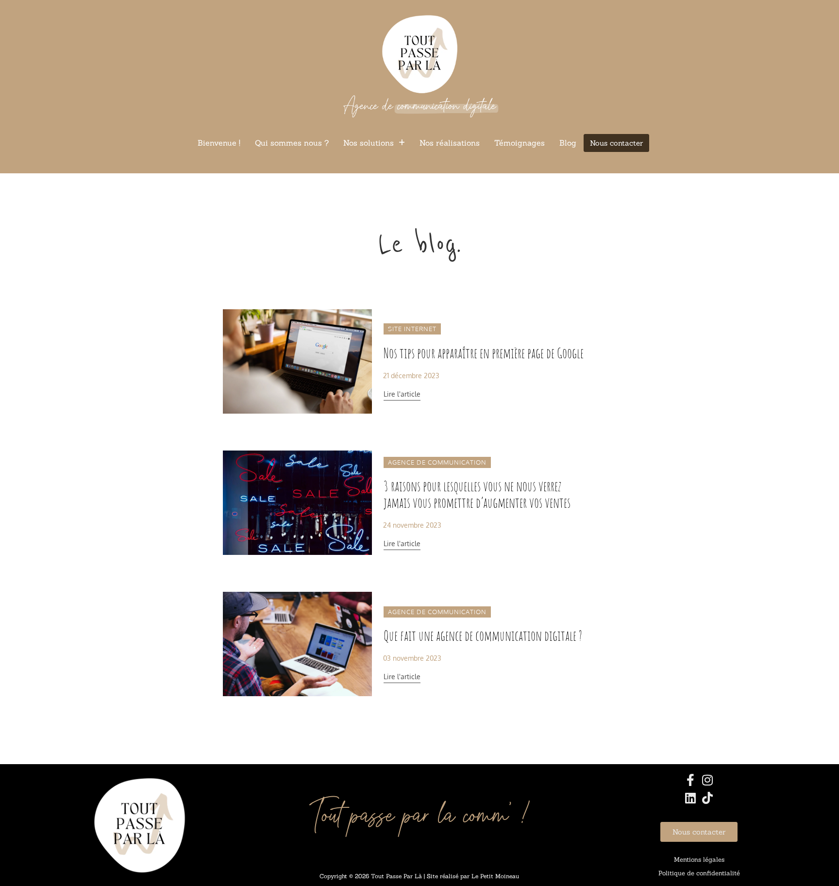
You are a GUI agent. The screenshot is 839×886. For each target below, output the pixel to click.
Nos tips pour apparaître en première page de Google (484, 353)
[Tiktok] (708, 798)
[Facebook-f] (691, 780)
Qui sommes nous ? (292, 143)
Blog (567, 143)
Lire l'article (402, 394)
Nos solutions (368, 143)
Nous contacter (616, 143)
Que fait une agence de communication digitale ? (483, 635)
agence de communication (437, 462)
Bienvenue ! (219, 143)
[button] (374, 143)
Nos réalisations (450, 143)
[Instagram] (708, 780)
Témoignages (519, 143)
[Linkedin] (691, 798)
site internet (412, 329)
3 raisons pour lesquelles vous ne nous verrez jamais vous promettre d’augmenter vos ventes (477, 494)
